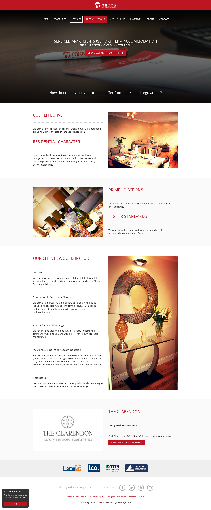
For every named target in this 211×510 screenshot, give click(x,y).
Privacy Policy (96, 496)
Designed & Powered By (125, 496)
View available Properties (105, 53)
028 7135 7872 (107, 487)
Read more (8, 500)
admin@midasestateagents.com (76, 487)
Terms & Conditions (75, 496)
